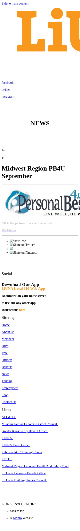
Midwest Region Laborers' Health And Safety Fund (35, 466)
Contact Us (9, 402)
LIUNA (7, 438)
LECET (7, 459)
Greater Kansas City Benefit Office (25, 431)
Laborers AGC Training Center (22, 452)
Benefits (7, 367)
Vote (5, 353)
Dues (5, 346)
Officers (7, 360)
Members (8, 339)
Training (7, 381)
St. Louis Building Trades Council (24, 480)
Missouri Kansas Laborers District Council (30, 424)
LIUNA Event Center (16, 445)
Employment (10, 388)
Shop (5, 395)
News (5, 374)
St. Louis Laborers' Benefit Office (24, 473)
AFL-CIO (9, 417)
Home (6, 325)
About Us (8, 332)
